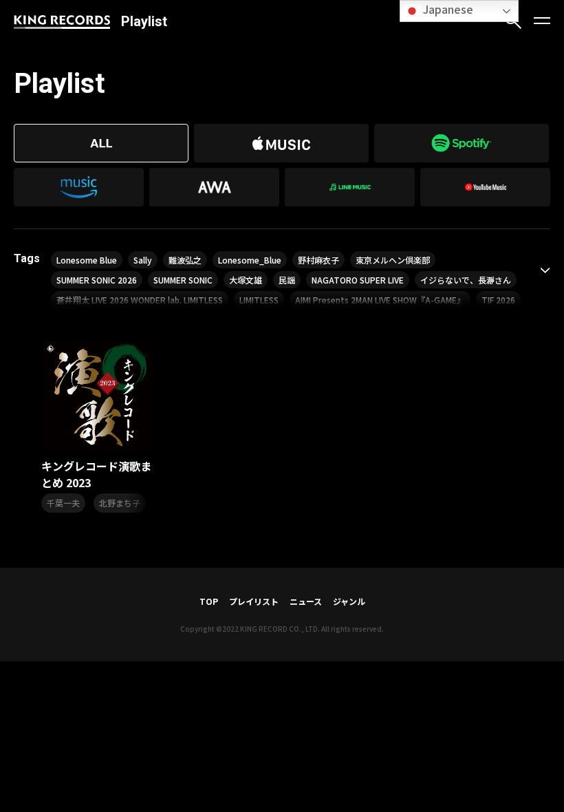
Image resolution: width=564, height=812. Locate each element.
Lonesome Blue (86, 260)
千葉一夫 (63, 503)
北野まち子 (119, 503)
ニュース (306, 601)
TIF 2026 (498, 300)
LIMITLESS (259, 300)
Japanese (446, 9)
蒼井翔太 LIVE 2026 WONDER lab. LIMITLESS (139, 300)
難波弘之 (185, 260)
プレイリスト (254, 601)
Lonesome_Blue (249, 260)
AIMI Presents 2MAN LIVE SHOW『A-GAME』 (380, 300)
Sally (142, 260)
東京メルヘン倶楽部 (393, 260)
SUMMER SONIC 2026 (96, 280)
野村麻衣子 (318, 260)
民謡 (287, 280)
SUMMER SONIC (183, 280)
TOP (208, 601)
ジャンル (349, 601)
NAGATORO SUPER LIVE (358, 280)
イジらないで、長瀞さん (465, 280)
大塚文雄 (245, 280)
